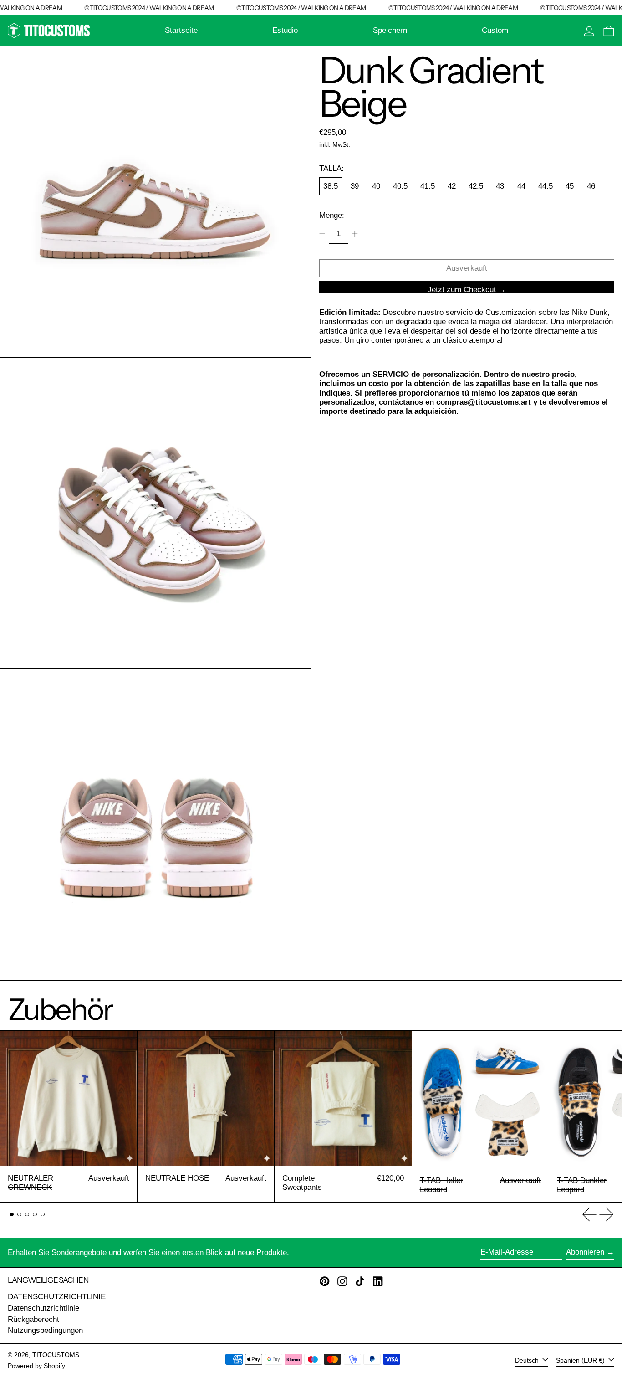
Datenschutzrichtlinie (43, 1308)
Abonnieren (585, 1252)
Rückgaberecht (33, 1319)
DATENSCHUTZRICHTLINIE (57, 1296)
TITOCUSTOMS (55, 1355)
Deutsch (527, 1360)
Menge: (331, 215)
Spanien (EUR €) (581, 1360)
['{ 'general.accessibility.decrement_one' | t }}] (322, 234)
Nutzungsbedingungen (45, 1330)
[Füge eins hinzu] (355, 234)
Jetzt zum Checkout (462, 289)
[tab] (12, 1215)
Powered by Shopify (36, 1366)
